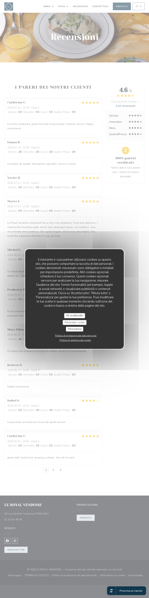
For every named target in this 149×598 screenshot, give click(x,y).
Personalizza (74, 329)
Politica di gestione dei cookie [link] (75, 340)
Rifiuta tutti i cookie (74, 322)
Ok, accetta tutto (74, 315)
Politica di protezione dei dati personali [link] (75, 335)
